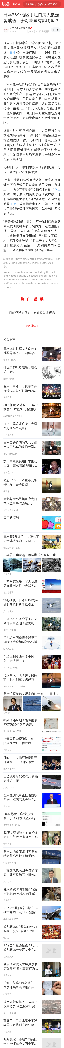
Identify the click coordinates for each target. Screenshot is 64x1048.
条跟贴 (31, 325)
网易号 (16, 4)
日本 (13, 52)
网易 (5, 4)
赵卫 (57, 189)
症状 (13, 204)
